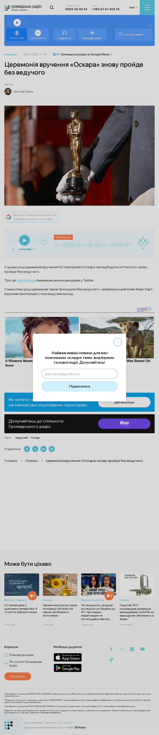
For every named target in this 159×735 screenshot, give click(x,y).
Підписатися (79, 386)
